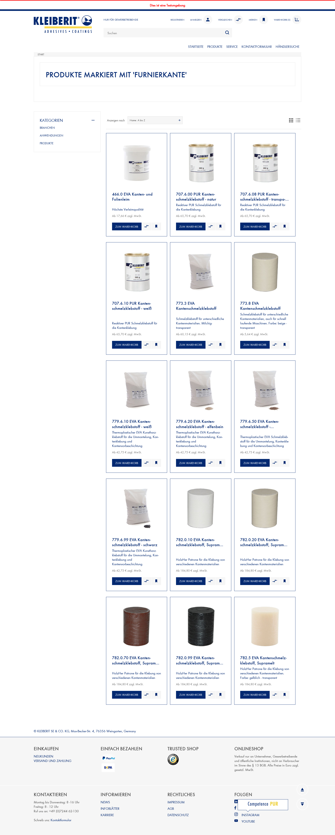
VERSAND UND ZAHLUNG (52, 760)
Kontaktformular (61, 820)
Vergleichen (225, 19)
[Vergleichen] (146, 226)
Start (41, 54)
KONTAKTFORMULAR (257, 46)
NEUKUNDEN (43, 756)
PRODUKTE (214, 46)
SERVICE (232, 46)
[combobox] (168, 32)
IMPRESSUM (176, 802)
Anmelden (195, 19)
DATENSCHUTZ (178, 814)
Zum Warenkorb (126, 226)
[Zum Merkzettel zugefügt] (156, 226)
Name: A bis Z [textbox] (137, 120)
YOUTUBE (248, 821)
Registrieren (177, 19)
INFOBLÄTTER (110, 808)
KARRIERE (107, 814)
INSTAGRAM (250, 814)
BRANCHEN (47, 128)
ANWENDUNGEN (51, 135)
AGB (171, 808)
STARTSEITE (195, 46)
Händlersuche (287, 46)
